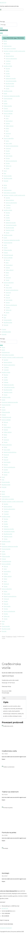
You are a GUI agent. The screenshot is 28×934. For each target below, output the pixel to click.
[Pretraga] (1, 28)
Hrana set (8, 148)
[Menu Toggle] (1, 33)
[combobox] (8, 24)
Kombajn (5, 873)
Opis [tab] (4, 698)
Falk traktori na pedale (10, 48)
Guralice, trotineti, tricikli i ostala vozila (14, 51)
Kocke (5, 93)
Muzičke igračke (10, 83)
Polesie (6, 108)
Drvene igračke (8, 176)
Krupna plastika (8, 98)
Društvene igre (8, 46)
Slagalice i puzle (10, 86)
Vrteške (8, 73)
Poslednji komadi (8, 111)
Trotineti (8, 63)
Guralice (8, 53)
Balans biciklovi (10, 56)
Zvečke (7, 71)
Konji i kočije (9, 156)
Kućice (7, 141)
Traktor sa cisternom (10, 792)
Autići (5, 43)
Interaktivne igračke (11, 81)
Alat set (8, 116)
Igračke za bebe (8, 66)
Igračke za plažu (8, 91)
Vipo (5, 173)
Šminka (8, 163)
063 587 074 (3, 2)
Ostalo (7, 88)
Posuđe (8, 151)
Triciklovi (8, 61)
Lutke (5, 101)
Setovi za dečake (8, 113)
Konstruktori (9, 121)
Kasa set (8, 153)
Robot (7, 128)
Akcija (5, 41)
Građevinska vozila (9, 751)
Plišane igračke (8, 106)
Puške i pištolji (9, 126)
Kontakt (6, 181)
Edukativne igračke (11, 78)
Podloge (8, 76)
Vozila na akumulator (11, 58)
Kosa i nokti (9, 143)
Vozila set (8, 133)
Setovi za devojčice (9, 138)
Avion (7, 118)
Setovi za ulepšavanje (11, 161)
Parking (8, 123)
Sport (7, 131)
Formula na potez (9, 832)
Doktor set (8, 166)
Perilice (8, 158)
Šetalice (8, 68)
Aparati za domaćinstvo (12, 146)
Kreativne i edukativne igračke (12, 96)
